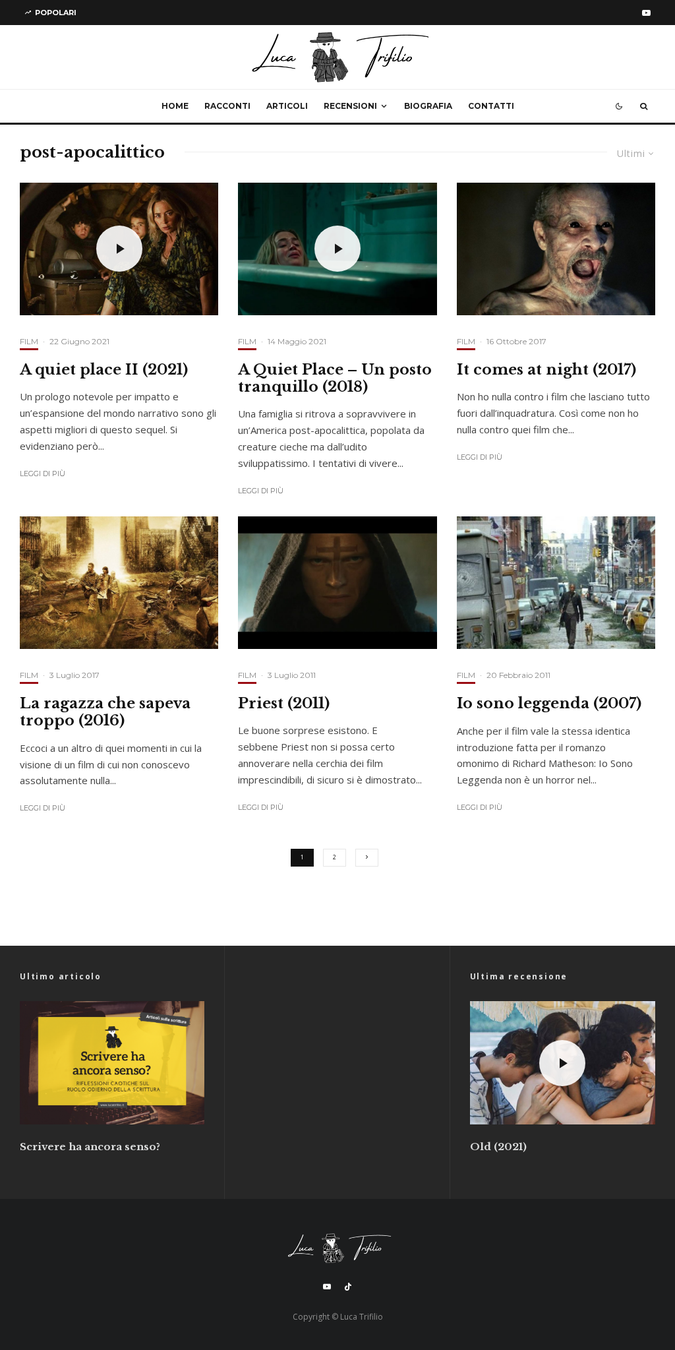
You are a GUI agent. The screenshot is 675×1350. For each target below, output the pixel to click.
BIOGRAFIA (428, 106)
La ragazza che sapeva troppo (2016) (105, 712)
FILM (29, 341)
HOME (175, 106)
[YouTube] (646, 13)
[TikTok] (348, 1287)
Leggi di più (42, 473)
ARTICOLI (287, 106)
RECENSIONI (350, 106)
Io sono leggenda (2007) (549, 703)
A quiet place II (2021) (104, 370)
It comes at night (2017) (546, 370)
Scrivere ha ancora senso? (90, 1147)
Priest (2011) (284, 703)
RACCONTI (227, 106)
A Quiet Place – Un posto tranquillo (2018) (335, 378)
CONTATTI (491, 106)
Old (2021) (498, 1147)
